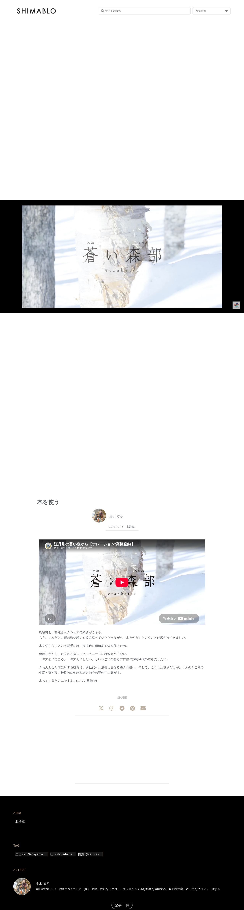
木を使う (48, 502)
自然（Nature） (89, 854)
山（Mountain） (62, 854)
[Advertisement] (122, 749)
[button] (101, 708)
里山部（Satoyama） (30, 854)
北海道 (131, 526)
